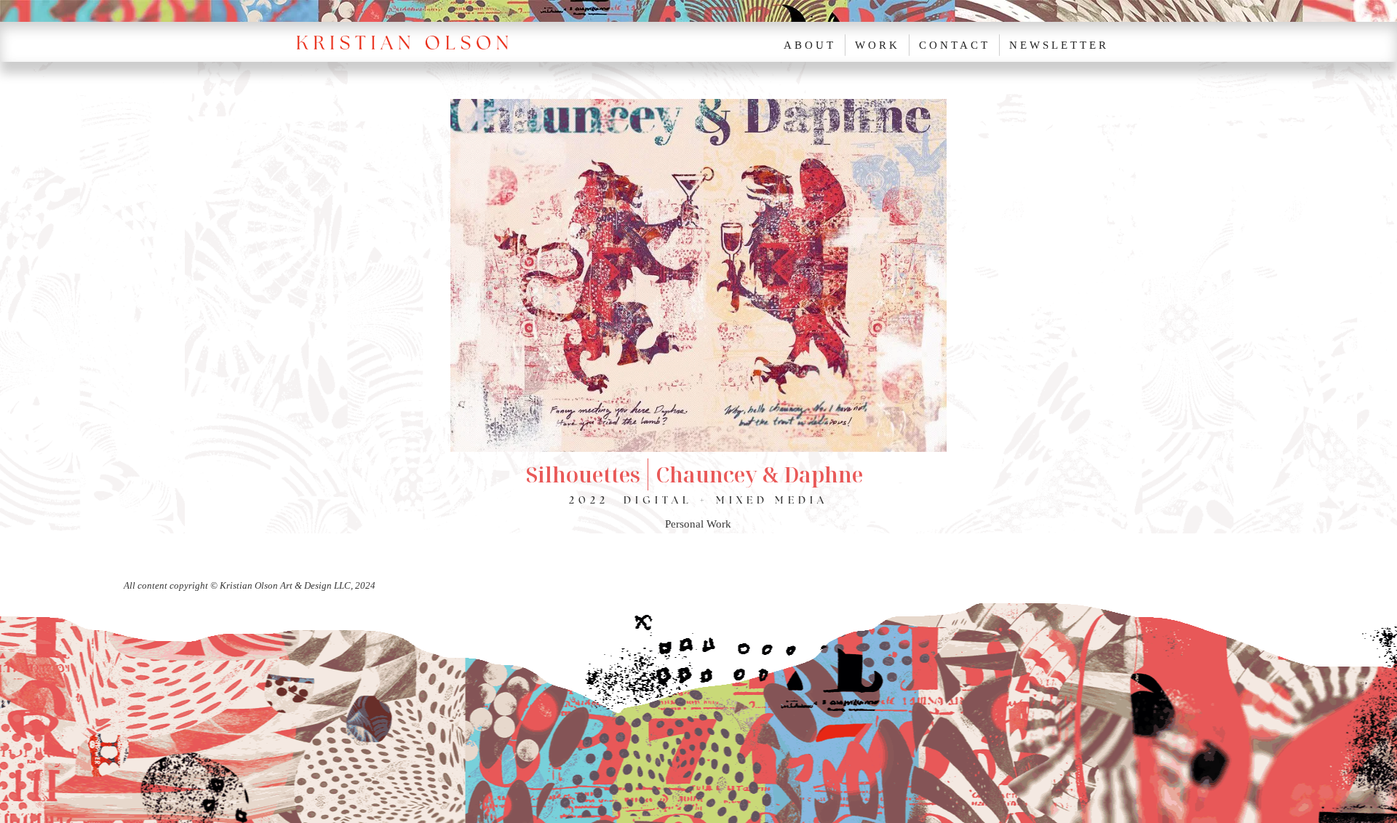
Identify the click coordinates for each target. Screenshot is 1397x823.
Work (877, 45)
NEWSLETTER (1059, 45)
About (810, 45)
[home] (411, 41)
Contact (954, 45)
